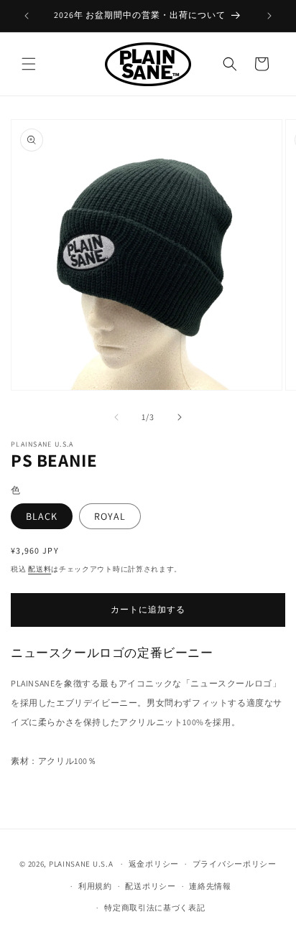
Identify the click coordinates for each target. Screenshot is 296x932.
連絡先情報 (210, 886)
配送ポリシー (150, 886)
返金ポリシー (154, 864)
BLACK (41, 516)
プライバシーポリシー (235, 864)
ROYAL (110, 516)
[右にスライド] (179, 417)
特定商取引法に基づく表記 (154, 908)
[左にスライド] (116, 417)
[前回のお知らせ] (26, 16)
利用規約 (95, 886)
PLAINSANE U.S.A (81, 864)
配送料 (39, 569)
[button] (29, 64)
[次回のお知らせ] (269, 16)
